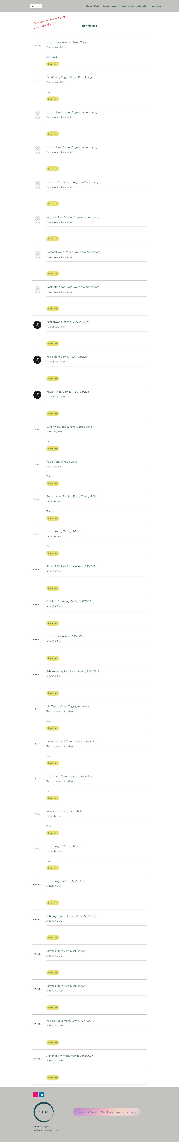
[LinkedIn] (41, 1094)
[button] (97, 5)
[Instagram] (35, 1094)
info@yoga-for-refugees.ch (45, 1130)
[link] (96, 42)
